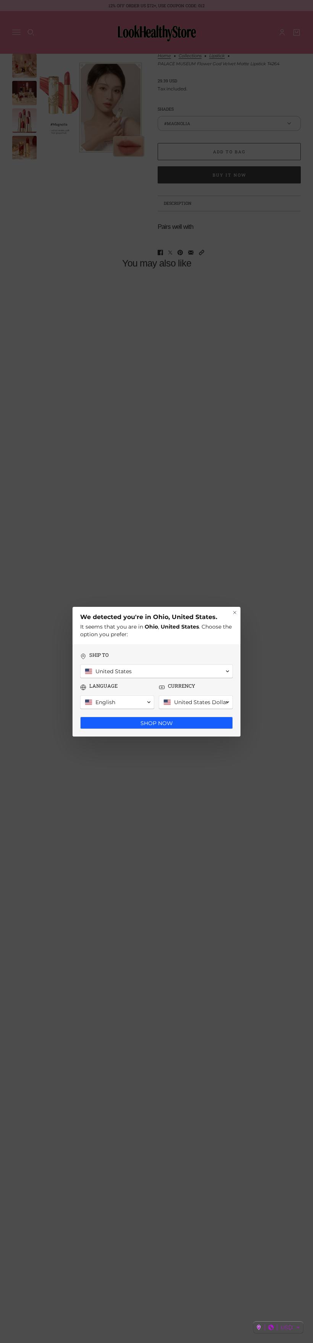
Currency (181, 686)
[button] (278, 1327)
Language (103, 686)
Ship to (99, 655)
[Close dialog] (235, 612)
